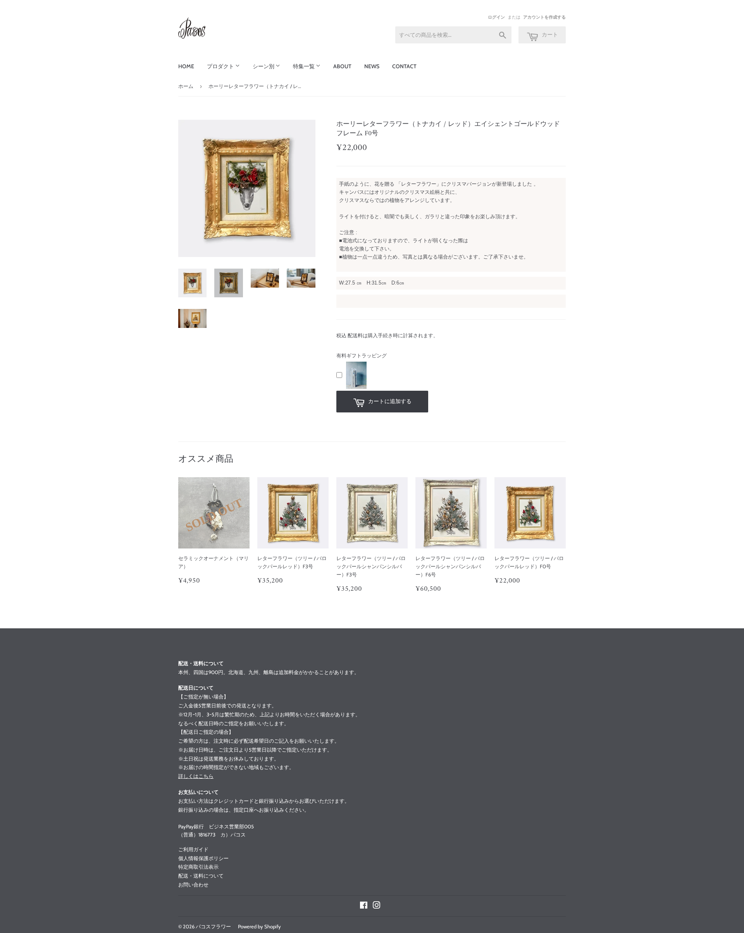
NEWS (371, 66)
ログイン (496, 17)
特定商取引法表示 (198, 867)
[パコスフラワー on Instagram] (377, 906)
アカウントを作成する (544, 17)
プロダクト (221, 66)
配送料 (355, 335)
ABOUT (342, 66)
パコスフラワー (213, 926)
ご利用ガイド (193, 849)
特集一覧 (304, 66)
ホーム (185, 86)
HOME (186, 66)
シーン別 (264, 66)
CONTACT (404, 66)
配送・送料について (201, 876)
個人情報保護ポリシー (203, 858)
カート (549, 34)
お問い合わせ (193, 884)
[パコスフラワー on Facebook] (364, 906)
